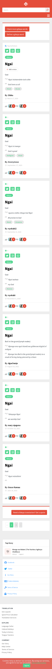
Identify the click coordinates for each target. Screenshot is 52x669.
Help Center (6, 646)
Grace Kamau (14, 487)
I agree (26, 665)
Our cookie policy (39, 662)
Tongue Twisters (8, 635)
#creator (18, 222)
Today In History (7, 632)
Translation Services (9, 618)
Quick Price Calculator (10, 615)
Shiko (10, 95)
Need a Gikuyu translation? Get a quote (29, 512)
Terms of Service (12, 587)
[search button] (47, 10)
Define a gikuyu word (15, 34)
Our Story (10, 575)
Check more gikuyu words (17, 29)
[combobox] (26, 10)
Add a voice (12, 69)
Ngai (9, 63)
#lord (9, 222)
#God (9, 89)
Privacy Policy (12, 594)
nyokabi (11, 295)
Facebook (10, 562)
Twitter (9, 569)
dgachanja (13, 363)
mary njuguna (14, 425)
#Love (17, 89)
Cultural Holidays (8, 629)
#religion (10, 155)
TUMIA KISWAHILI (13, 581)
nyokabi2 (12, 228)
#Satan (9, 289)
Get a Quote (6, 612)
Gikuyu (9, 57)
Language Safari (7, 626)
